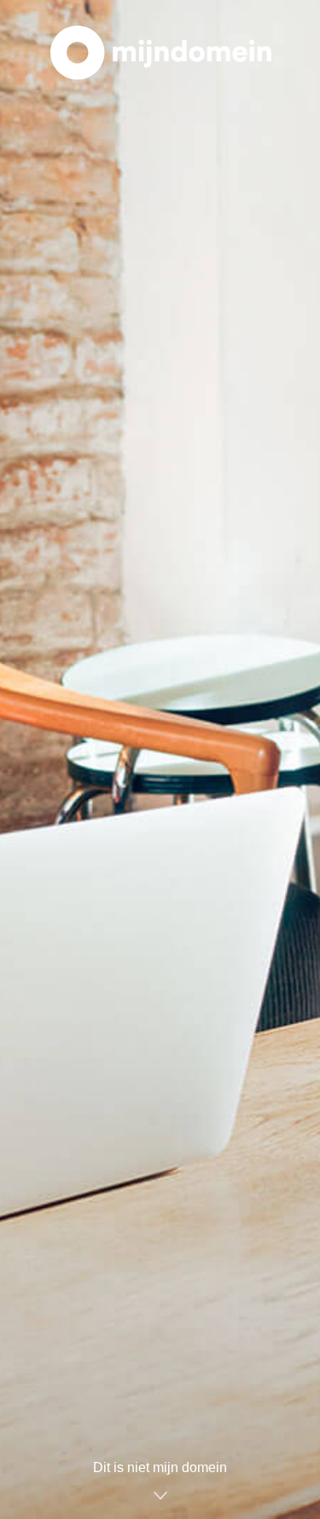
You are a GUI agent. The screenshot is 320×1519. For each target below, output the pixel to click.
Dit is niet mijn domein (160, 1467)
